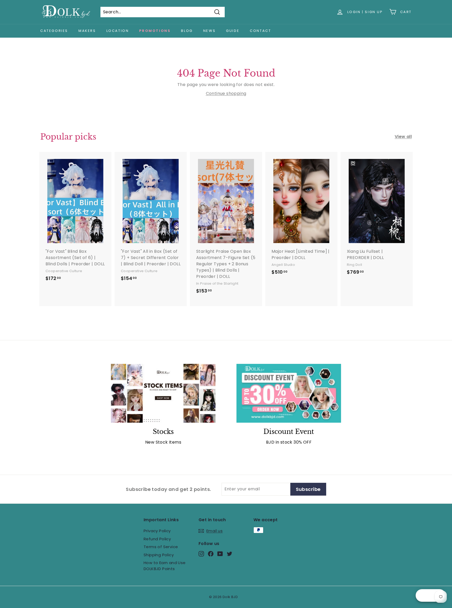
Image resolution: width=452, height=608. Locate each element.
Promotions (155, 30)
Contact (260, 30)
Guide (232, 30)
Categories (54, 30)
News (209, 30)
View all (403, 137)
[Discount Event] (288, 393)
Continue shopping (226, 93)
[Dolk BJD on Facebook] (210, 554)
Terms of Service (161, 546)
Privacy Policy (157, 531)
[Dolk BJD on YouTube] (220, 554)
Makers (87, 30)
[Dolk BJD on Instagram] (201, 554)
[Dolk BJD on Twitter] (229, 554)
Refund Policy (157, 539)
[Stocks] (163, 393)
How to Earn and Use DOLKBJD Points (165, 565)
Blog (187, 30)
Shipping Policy (159, 555)
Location (117, 30)
